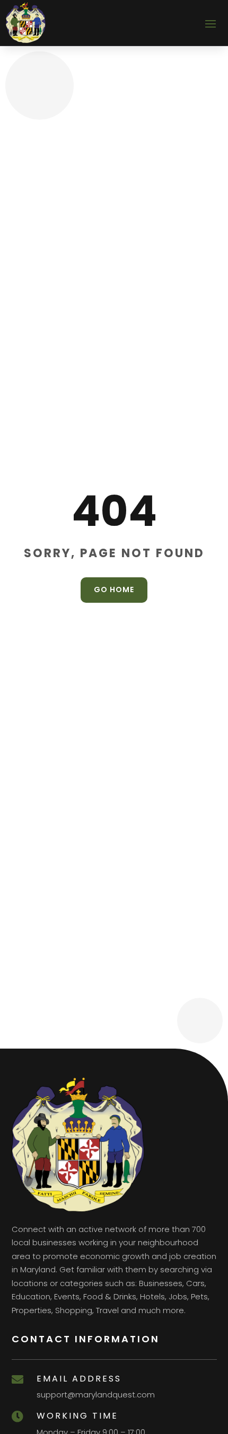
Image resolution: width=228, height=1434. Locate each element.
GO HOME (114, 589)
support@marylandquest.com (96, 1394)
